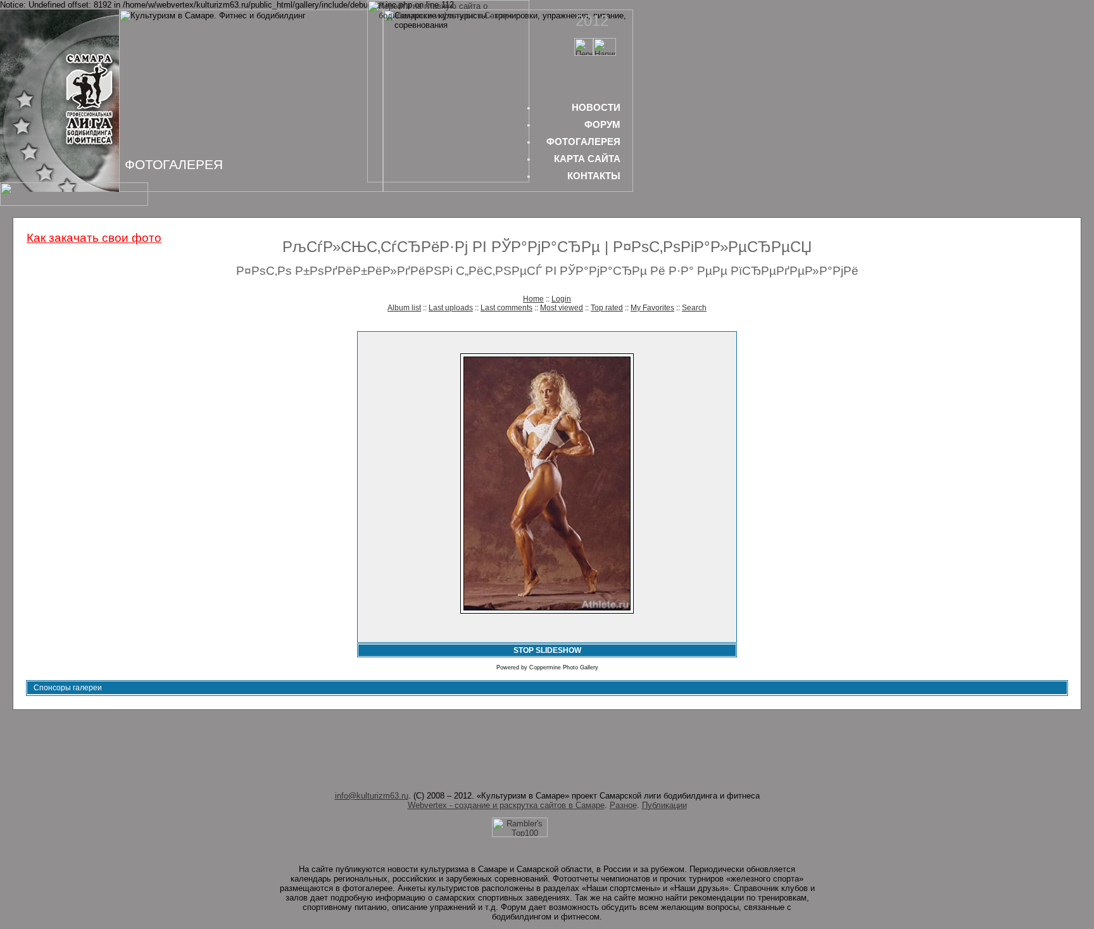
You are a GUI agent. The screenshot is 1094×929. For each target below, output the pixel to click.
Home (533, 298)
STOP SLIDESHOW (547, 650)
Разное (623, 805)
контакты (593, 175)
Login (561, 298)
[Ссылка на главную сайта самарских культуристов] (583, 53)
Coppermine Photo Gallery (563, 667)
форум (602, 124)
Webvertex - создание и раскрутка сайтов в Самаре (506, 805)
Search (694, 307)
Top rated (607, 307)
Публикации (664, 805)
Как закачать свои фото (94, 237)
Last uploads (451, 307)
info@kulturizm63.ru (371, 795)
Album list (404, 307)
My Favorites (652, 307)
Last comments (506, 307)
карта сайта (587, 158)
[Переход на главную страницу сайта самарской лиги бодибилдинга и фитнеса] (448, 179)
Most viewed (561, 307)
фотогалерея (583, 141)
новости (596, 107)
